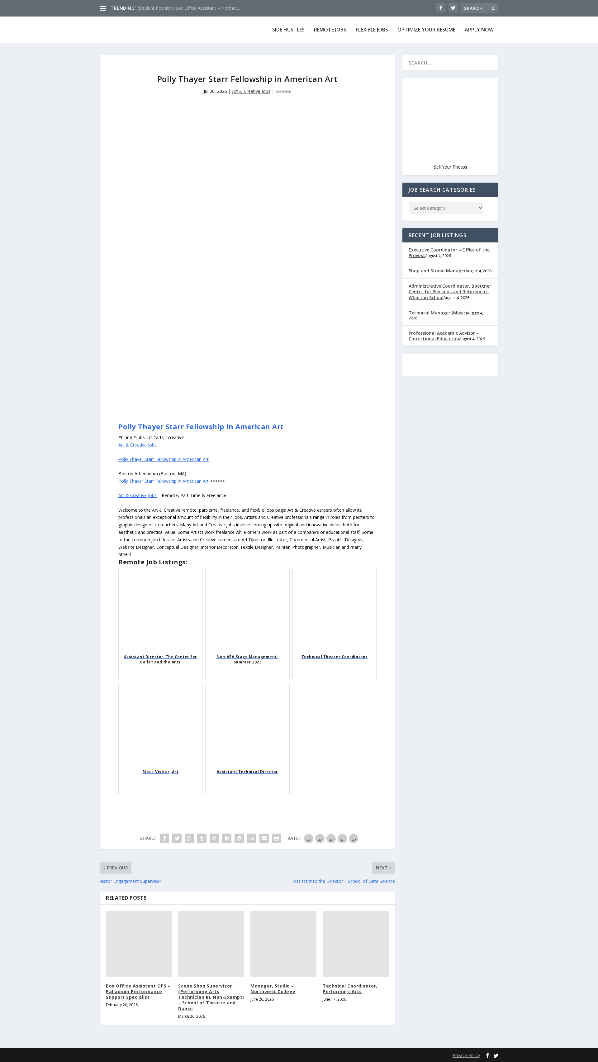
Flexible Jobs (372, 30)
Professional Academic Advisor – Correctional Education (444, 336)
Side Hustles (288, 30)
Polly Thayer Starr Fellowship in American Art (201, 426)
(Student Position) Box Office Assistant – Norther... (189, 8)
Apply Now (479, 30)
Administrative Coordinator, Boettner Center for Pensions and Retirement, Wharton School (450, 291)
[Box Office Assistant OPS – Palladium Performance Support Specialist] (139, 944)
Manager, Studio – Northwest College (273, 988)
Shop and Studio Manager (437, 271)
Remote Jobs (330, 30)
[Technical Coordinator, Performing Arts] (356, 944)
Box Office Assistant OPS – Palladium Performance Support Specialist (138, 991)
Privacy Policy (466, 1055)
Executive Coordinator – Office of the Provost (449, 252)
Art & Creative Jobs (251, 91)
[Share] (164, 838)
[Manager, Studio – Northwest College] (283, 944)
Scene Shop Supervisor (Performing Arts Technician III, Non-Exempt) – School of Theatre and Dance (211, 997)
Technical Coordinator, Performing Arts (350, 988)
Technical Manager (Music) (438, 313)
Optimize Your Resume (426, 30)
